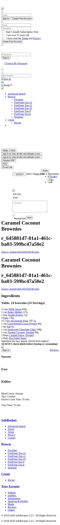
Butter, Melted (15, 312)
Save (29, 217)
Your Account (10, 486)
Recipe (17, 122)
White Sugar (14, 309)
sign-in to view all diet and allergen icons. (22, 154)
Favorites (18, 99)
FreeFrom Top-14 (23, 102)
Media (11, 504)
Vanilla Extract (15, 315)
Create (11, 119)
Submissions (14, 498)
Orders (11, 510)
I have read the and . (22, 38)
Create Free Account (21, 18)
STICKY (19, 174)
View (13, 150)
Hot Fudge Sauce (18, 338)
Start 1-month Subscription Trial (21, 32)
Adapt (5, 150)
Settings (12, 492)
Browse (12, 96)
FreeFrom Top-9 (22, 111)
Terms (25, 38)
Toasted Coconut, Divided (21, 332)
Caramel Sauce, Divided (21, 335)
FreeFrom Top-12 (23, 105)
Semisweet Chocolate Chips (22, 329)
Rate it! (6, 350)
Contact (12, 437)
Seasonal (18, 117)
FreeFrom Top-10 (23, 108)
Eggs (5, 318)
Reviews (54, 350)
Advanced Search (17, 93)
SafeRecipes (9, 420)
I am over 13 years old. (17, 35)
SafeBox (12, 495)
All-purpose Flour (19, 320)
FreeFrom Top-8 (22, 114)
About (11, 429)
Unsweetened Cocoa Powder (22, 323)
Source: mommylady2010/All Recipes (20, 252)
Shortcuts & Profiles (18, 501)
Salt (9, 326)
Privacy (37, 38)
